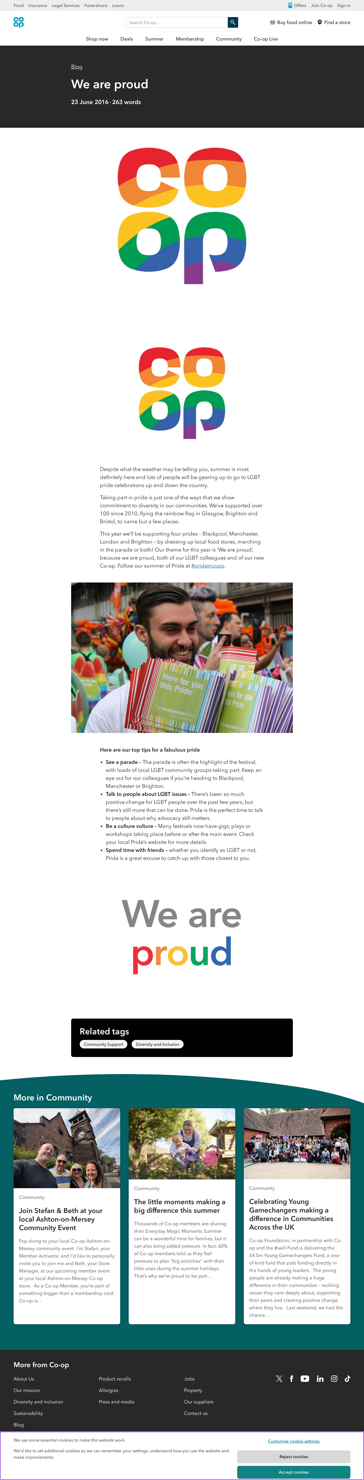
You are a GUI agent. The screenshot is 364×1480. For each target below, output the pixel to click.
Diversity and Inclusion (157, 1044)
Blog (77, 66)
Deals (126, 39)
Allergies (108, 1390)
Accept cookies (294, 1472)
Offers (300, 5)
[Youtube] (305, 1378)
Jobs (189, 1379)
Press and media (117, 1402)
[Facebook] (291, 1378)
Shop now (97, 39)
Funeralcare (95, 5)
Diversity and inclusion (38, 1402)
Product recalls (115, 1379)
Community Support (103, 1044)
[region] (182, 1455)
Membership (190, 39)
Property (193, 1390)
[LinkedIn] (320, 1378)
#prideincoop (207, 566)
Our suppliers (198, 1402)
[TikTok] (347, 1378)
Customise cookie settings (293, 1441)
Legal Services (66, 5)
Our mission (27, 1390)
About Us (24, 1379)
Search (233, 22)
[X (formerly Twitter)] (279, 1378)
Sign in (343, 5)
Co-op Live (266, 39)
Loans (118, 5)
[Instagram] (334, 1378)
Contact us (196, 1413)
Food (19, 5)
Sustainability (28, 1413)
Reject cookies (294, 1456)
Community (229, 39)
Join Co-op (322, 5)
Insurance (38, 5)
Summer (154, 39)
